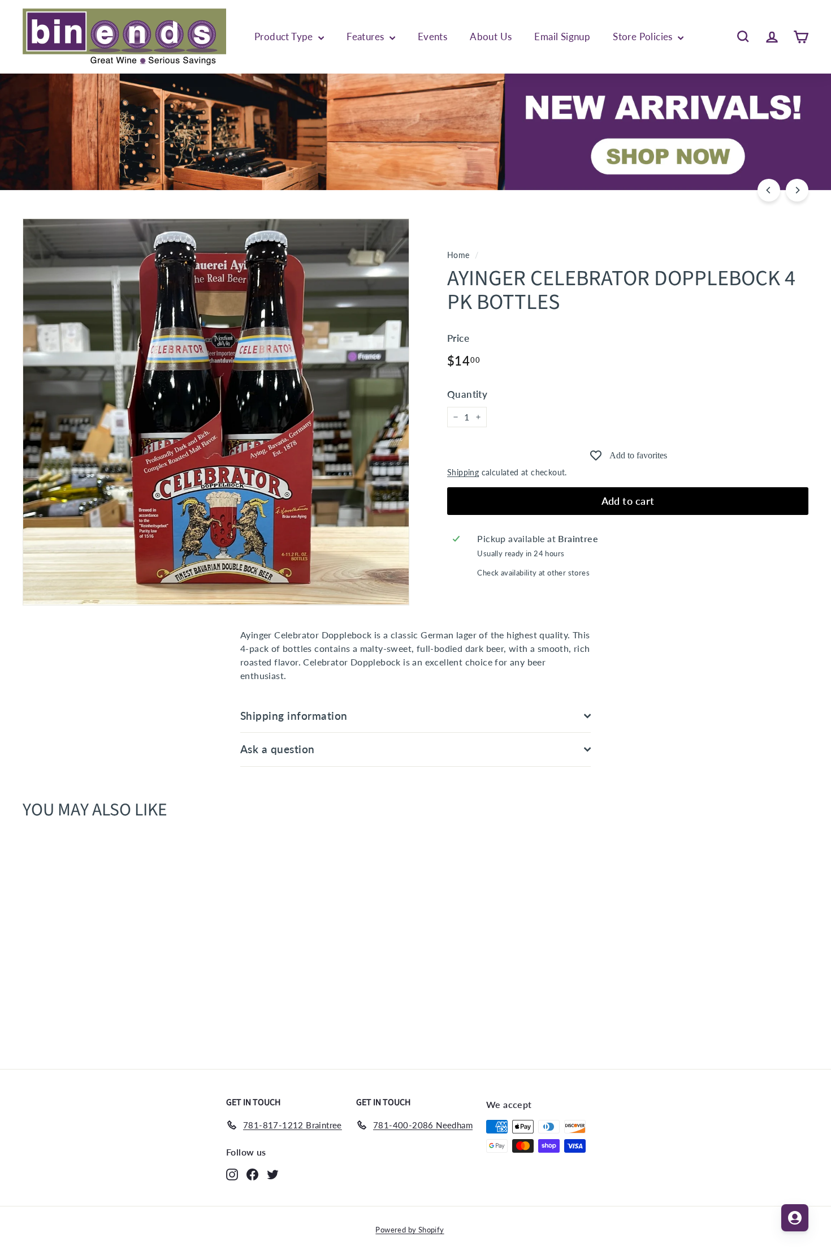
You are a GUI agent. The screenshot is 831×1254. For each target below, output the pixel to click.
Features (367, 36)
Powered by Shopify (409, 1229)
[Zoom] (216, 412)
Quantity (467, 394)
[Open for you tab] (794, 1217)
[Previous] (769, 190)
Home (458, 255)
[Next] (797, 190)
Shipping (463, 472)
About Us (491, 36)
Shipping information (294, 715)
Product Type (284, 36)
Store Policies (644, 36)
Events (432, 36)
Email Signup (562, 36)
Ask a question (277, 748)
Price (458, 338)
